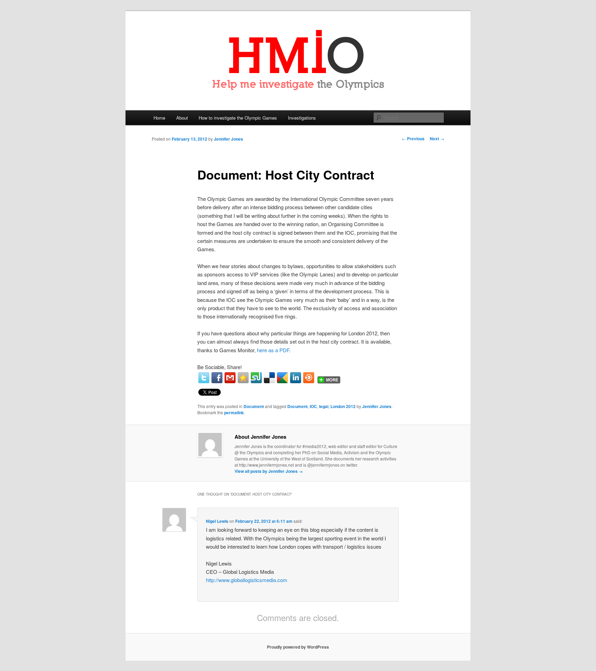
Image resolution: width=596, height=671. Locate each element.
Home (159, 117)
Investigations (302, 117)
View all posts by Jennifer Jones (269, 471)
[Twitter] (203, 377)
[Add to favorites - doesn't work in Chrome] (243, 377)
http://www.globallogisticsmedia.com (246, 579)
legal (323, 406)
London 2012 (343, 406)
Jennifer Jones (228, 139)
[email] (230, 377)
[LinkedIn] (295, 377)
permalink (234, 412)
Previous (413, 138)
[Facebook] (216, 377)
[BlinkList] (308, 377)
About (182, 117)
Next (437, 138)
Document (254, 406)
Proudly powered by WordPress (298, 647)
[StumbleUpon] (256, 377)
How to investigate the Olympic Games (238, 117)
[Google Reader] (282, 377)
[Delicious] (269, 377)
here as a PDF (273, 350)
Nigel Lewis (217, 521)
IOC (313, 406)
